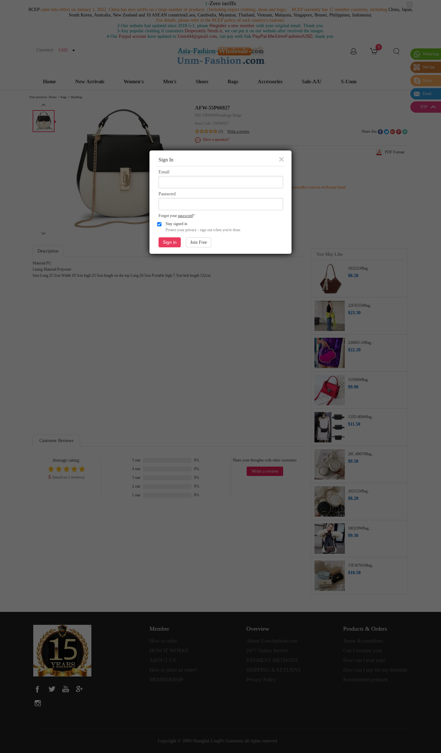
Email (164, 172)
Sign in (170, 242)
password (185, 215)
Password (167, 193)
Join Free (198, 242)
